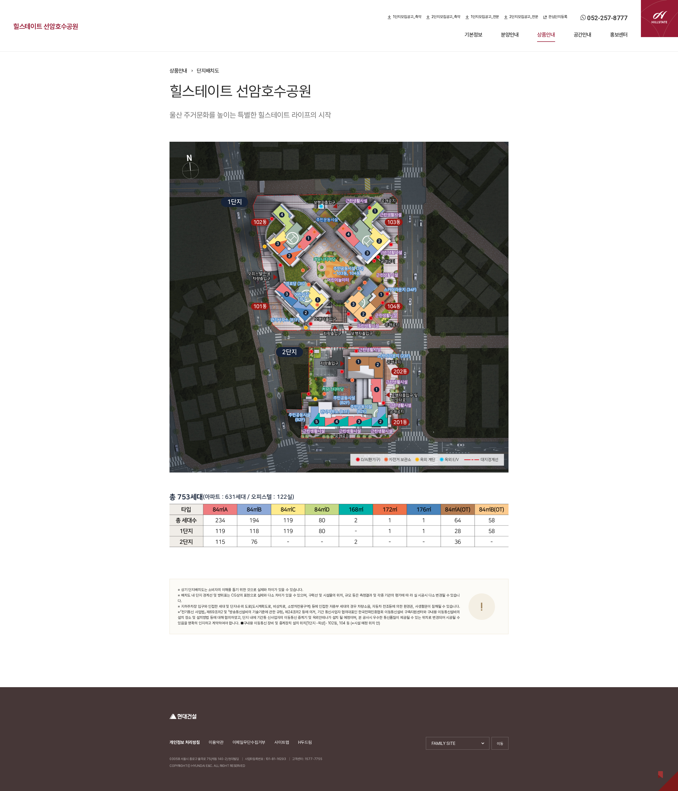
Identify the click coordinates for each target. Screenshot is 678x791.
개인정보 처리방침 (185, 742)
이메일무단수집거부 (249, 742)
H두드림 (305, 742)
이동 (500, 743)
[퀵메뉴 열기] (668, 781)
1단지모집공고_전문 (485, 17)
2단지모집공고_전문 (523, 17)
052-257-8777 (607, 18)
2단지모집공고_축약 (445, 17)
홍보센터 (619, 35)
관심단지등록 (557, 17)
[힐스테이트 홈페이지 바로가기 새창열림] (659, 18)
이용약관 (216, 742)
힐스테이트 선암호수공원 (45, 26)
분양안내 (510, 35)
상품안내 (546, 35)
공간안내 (582, 35)
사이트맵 (281, 742)
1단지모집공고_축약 (407, 17)
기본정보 (473, 35)
